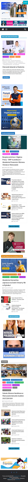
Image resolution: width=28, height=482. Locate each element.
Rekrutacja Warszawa (19, 382)
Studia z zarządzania (7, 387)
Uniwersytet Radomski (7, 64)
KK (11, 59)
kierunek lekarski (7, 60)
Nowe (7, 151)
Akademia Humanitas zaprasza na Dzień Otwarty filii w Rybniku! (13, 282)
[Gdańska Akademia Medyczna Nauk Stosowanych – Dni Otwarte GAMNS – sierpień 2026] (5, 308)
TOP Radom (12, 56)
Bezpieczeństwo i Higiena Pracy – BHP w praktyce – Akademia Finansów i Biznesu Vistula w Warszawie (13, 161)
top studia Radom (21, 63)
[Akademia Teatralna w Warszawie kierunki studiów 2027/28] (5, 441)
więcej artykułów (14, 226)
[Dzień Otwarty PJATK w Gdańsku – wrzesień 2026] (5, 299)
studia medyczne (19, 62)
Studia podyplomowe (14, 151)
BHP (3, 151)
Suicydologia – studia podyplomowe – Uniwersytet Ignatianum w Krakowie (18, 206)
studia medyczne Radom (8, 63)
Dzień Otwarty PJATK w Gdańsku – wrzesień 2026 (18, 298)
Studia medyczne (21, 54)
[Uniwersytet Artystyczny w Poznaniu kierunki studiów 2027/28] (5, 432)
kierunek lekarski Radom (16, 60)
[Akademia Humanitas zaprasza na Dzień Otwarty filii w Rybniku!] (14, 265)
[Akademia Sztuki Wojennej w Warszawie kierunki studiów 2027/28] (5, 413)
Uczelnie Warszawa (6, 390)
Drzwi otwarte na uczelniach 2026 (9, 274)
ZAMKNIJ (25, 2)
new (15, 54)
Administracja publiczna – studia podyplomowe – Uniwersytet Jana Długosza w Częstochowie (18, 197)
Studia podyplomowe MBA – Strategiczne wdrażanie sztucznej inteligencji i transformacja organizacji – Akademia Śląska (18, 216)
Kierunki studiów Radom (7, 54)
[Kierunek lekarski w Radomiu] (14, 47)
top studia (15, 63)
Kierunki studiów (6, 379)
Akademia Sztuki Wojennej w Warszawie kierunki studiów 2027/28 (18, 413)
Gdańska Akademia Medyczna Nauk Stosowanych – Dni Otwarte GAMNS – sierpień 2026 (18, 307)
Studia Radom (5, 56)
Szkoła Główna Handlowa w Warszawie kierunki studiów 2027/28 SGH (13, 395)
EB (11, 167)
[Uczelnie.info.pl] (3, 29)
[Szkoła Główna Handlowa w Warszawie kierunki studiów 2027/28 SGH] (14, 371)
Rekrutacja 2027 (10, 382)
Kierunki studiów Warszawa (16, 379)
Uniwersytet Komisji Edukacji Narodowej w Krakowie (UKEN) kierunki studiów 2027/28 (18, 422)
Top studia (18, 56)
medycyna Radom (11, 62)
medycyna (5, 62)
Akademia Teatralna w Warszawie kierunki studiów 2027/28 (18, 440)
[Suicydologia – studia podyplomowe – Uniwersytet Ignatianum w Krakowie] (5, 207)
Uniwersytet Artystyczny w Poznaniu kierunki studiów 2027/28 (18, 431)
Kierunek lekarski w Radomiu (13, 67)
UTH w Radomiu (16, 64)
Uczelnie (15, 387)
